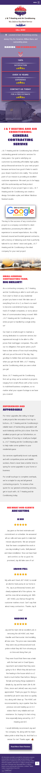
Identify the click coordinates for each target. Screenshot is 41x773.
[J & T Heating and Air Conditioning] (20, 16)
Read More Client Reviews (20, 747)
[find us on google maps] (6, 35)
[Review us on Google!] (20, 211)
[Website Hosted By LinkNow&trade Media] (7, 771)
